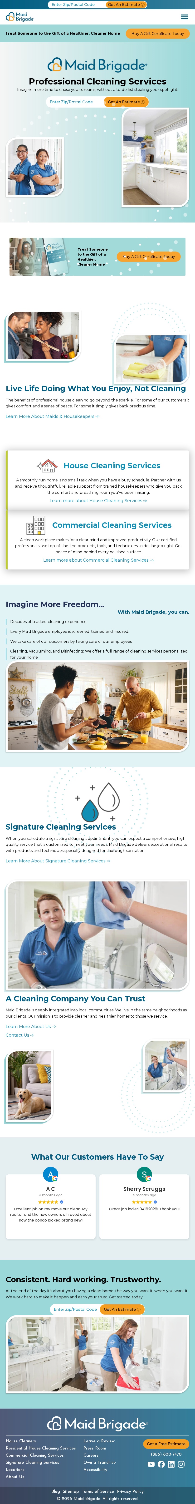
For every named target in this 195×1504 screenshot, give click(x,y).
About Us (15, 1477)
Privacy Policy (130, 1492)
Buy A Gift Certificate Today (158, 33)
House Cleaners (21, 1441)
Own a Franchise (99, 1463)
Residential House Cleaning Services (41, 1448)
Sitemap (71, 1492)
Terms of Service (98, 1492)
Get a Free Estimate (166, 1444)
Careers (90, 1456)
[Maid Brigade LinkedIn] (171, 1464)
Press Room (94, 1448)
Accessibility (95, 1470)
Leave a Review (99, 1441)
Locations (15, 1470)
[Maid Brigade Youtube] (151, 1464)
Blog (55, 1492)
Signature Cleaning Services (32, 1463)
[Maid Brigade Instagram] (181, 1464)
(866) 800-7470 (166, 1455)
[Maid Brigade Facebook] (161, 1464)
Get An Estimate (124, 4)
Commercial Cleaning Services (35, 1456)
